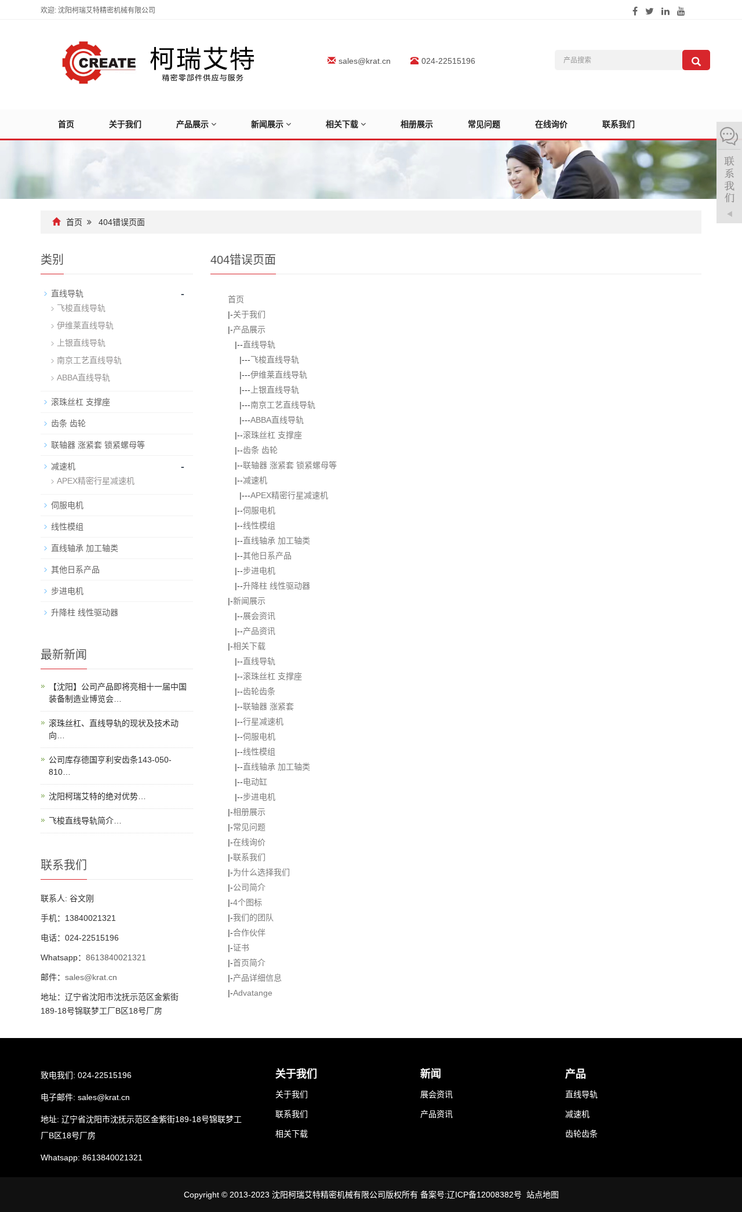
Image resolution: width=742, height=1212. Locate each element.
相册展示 (417, 124)
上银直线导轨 (274, 389)
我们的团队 (253, 917)
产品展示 (193, 124)
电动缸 (255, 781)
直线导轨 (259, 344)
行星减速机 (263, 721)
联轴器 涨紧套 (268, 706)
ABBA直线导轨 (277, 419)
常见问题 (484, 124)
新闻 (430, 1074)
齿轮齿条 (259, 691)
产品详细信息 (257, 977)
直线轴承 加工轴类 (276, 540)
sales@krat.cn (365, 61)
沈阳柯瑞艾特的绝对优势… (97, 796)
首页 (66, 124)
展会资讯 (259, 615)
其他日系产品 (267, 555)
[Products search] (696, 60)
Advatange (252, 992)
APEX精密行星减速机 (289, 495)
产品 (575, 1074)
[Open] (729, 174)
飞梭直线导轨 (274, 359)
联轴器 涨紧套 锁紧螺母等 (290, 465)
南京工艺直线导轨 (282, 404)
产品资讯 (259, 631)
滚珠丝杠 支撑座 (272, 435)
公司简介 (249, 887)
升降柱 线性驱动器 (276, 585)
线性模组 (259, 525)
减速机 (255, 480)
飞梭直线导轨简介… (85, 820)
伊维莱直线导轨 (278, 374)
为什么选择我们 (261, 872)
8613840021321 (116, 957)
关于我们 (125, 124)
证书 (241, 947)
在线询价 (551, 124)
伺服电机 (259, 510)
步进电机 (259, 570)
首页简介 (249, 962)
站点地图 (542, 1194)
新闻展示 (268, 124)
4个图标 (247, 902)
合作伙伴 (249, 932)
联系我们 (618, 124)
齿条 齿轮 (260, 450)
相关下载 (343, 124)
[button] (213, 124)
